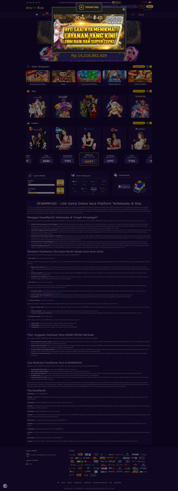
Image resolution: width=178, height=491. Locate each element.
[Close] (123, 9)
